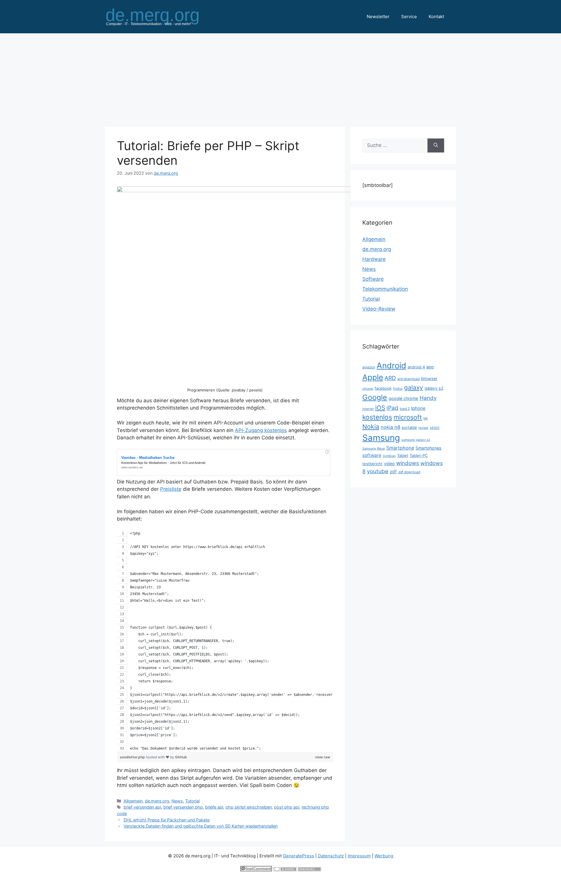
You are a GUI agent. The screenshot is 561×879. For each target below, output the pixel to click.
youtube (377, 471)
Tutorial (192, 800)
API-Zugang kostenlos (261, 430)
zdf (393, 471)
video (389, 463)
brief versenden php (183, 807)
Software (373, 279)
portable (409, 427)
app (430, 366)
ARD (390, 378)
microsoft (408, 417)
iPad (392, 407)
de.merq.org (157, 800)
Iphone (418, 408)
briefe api (214, 807)
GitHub (181, 757)
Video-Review (378, 309)
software (371, 455)
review (423, 428)
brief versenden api (142, 807)
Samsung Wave (373, 448)
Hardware (374, 259)
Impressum (359, 856)
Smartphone (400, 448)
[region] (225, 641)
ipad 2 (405, 408)
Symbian (389, 456)
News (177, 800)
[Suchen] (435, 145)
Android (391, 365)
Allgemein (133, 800)
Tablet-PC (419, 455)
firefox (398, 389)
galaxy (413, 387)
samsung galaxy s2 (415, 440)
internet (368, 409)
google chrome (403, 398)
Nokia (370, 426)
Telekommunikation (385, 289)
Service (409, 16)
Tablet (402, 455)
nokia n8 (390, 427)
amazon (368, 367)
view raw (322, 757)
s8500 (434, 428)
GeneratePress (298, 856)
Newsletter (378, 16)
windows (407, 463)
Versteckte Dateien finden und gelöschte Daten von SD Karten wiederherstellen (201, 825)
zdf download (409, 472)
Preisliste (170, 489)
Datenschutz (331, 856)
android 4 (416, 367)
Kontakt (436, 16)
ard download (408, 379)
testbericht (372, 463)
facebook (383, 388)
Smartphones (428, 447)
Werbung (384, 856)
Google (374, 397)
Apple (372, 377)
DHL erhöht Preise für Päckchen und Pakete (166, 819)
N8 (425, 418)
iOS (380, 407)
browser (429, 378)
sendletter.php (133, 757)
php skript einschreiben (249, 807)
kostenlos (377, 417)
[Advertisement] (280, 77)
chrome (367, 389)
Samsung (381, 438)
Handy (428, 398)
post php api (286, 807)
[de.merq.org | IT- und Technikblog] (159, 16)
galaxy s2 (434, 388)
